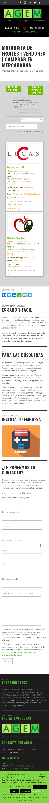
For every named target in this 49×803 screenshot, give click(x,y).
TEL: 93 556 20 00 (10, 758)
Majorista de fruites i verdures (19, 171)
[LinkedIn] (30, 2)
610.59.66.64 (18, 260)
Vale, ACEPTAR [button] (40, 786)
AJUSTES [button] (14, 791)
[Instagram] (25, 2)
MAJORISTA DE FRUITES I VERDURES (22, 241)
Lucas (20, 197)
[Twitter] (34, 2)
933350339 (28, 187)
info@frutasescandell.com (30, 194)
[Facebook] (20, 2)
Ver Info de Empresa (15, 205)
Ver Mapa (11, 208)
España (10, 183)
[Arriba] (18, 208)
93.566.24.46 (29, 257)
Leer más (36, 791)
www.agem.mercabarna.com (21, 766)
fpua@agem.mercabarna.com (19, 266)
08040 (27, 181)
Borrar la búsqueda (29, 112)
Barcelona (11, 181)
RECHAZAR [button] (26, 791)
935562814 (23, 190)
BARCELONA (12, 251)
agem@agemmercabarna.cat (20, 768)
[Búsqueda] (5, 2)
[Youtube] (39, 2)
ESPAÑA (10, 254)
